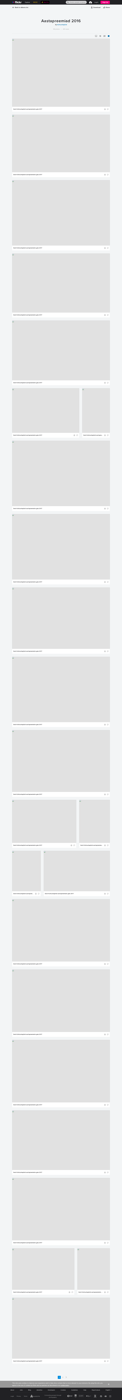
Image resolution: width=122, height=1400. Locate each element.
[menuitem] (45, 2)
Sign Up (105, 2)
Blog (29, 1390)
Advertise (39, 1390)
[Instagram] (110, 1396)
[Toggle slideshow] (96, 36)
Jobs (21, 1390)
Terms (25, 1396)
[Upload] (90, 2)
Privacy (19, 1396)
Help (84, 1390)
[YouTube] (105, 1396)
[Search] (67, 2)
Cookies (63, 1390)
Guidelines (74, 1390)
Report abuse (96, 1390)
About (12, 1390)
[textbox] (78, 2)
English (108, 1390)
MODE (35, 2)
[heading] (17, 2)
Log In (96, 2)
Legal (12, 1396)
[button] (95, 7)
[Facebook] (101, 1396)
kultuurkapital (62, 25)
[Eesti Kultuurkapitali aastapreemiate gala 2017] (61, 73)
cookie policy (65, 1385)
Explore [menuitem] (27, 2)
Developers (51, 1390)
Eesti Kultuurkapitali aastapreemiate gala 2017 (27, 109)
